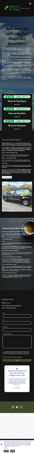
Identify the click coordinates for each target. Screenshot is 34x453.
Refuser (12, 451)
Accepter (17, 387)
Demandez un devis (7, 177)
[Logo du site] (17, 8)
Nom (4, 313)
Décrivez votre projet (7, 333)
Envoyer (17, 360)
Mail (4, 320)
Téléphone (5, 327)
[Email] (17, 407)
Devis (4, 90)
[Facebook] (12, 407)
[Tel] (21, 407)
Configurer (6, 447)
